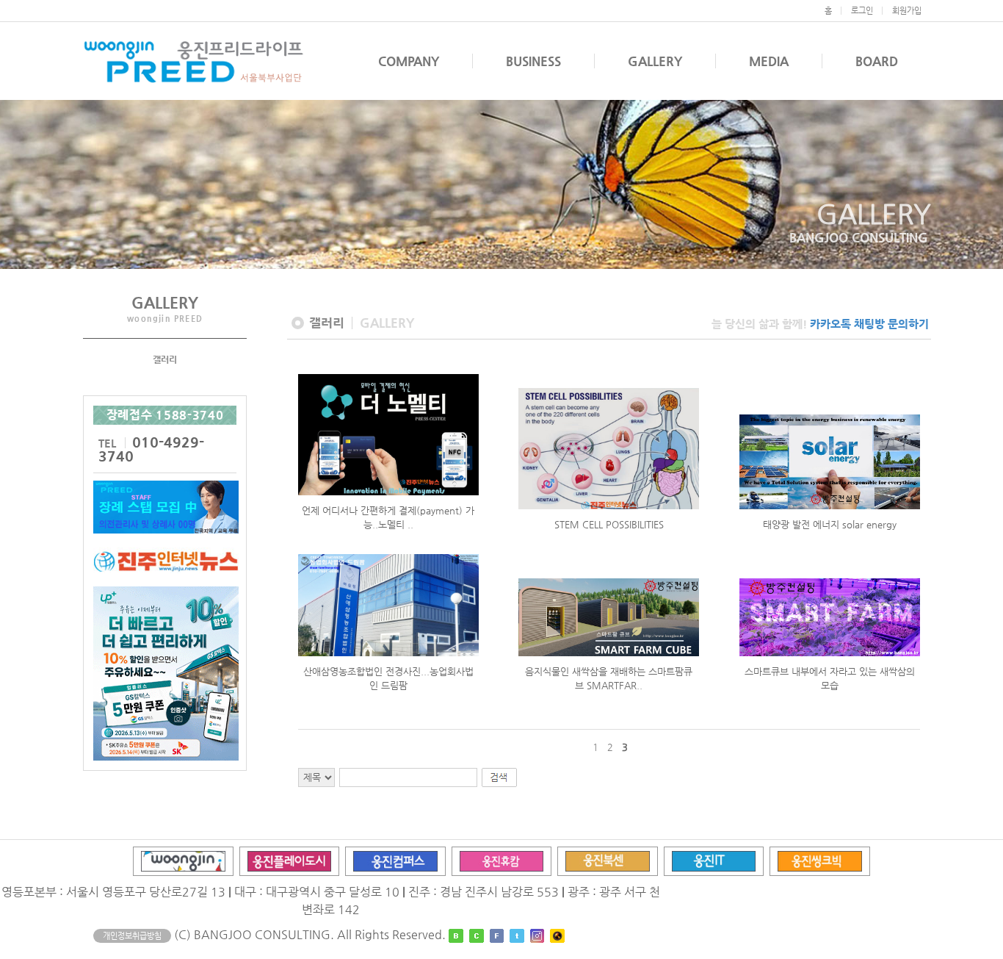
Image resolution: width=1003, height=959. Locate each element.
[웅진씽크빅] (820, 860)
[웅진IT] (714, 860)
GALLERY (655, 61)
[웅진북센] (607, 860)
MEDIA (769, 61)
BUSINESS (533, 61)
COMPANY (408, 61)
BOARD (876, 61)
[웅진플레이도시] (289, 860)
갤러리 (165, 359)
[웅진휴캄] (502, 860)
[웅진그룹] (183, 860)
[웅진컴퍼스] (395, 860)
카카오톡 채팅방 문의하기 (869, 323)
